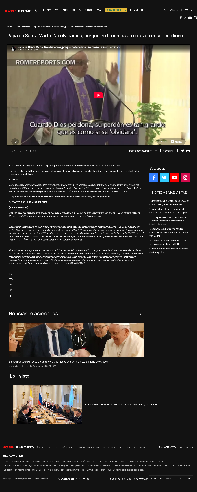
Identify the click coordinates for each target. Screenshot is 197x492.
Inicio (9, 26)
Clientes (175, 10)
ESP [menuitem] (187, 10)
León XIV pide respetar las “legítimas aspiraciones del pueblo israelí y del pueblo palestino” (44, 465)
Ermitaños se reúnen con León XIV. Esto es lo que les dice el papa (115, 470)
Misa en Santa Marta (22, 26)
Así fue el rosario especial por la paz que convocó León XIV (164, 465)
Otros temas (93, 10)
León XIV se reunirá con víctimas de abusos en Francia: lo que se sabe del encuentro (41, 461)
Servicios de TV (116, 10)
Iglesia (76, 10)
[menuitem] (187, 10)
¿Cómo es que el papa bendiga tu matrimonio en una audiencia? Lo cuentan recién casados (122, 461)
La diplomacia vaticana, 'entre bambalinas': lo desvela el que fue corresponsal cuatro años (44, 470)
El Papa (46, 10)
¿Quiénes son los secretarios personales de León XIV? (111, 465)
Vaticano (61, 10)
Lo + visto (136, 10)
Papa (35, 366)
